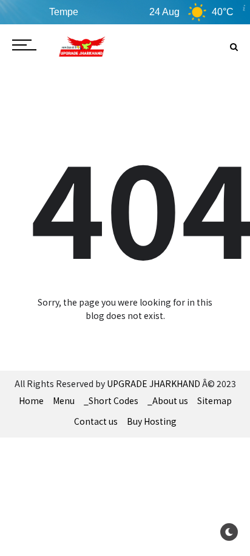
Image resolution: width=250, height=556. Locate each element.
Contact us (96, 421)
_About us (167, 400)
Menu (64, 400)
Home (31, 400)
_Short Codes (111, 400)
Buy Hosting (152, 421)
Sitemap (214, 400)
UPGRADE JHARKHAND (153, 383)
